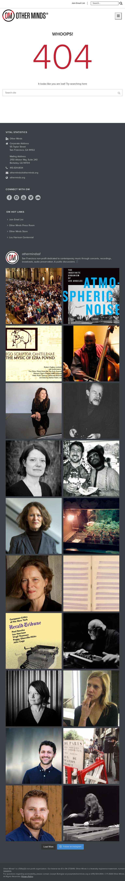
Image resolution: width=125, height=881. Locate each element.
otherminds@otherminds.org (24, 172)
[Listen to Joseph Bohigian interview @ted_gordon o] (34, 813)
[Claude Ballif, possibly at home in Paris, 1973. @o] (91, 411)
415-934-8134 (16, 167)
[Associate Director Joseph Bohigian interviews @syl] (34, 411)
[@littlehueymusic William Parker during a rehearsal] (91, 353)
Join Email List (78, 3)
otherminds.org (17, 177)
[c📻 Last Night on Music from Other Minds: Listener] (34, 296)
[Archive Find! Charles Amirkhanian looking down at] (91, 756)
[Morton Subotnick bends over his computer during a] (91, 641)
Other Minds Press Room (22, 225)
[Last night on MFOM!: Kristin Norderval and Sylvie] (34, 583)
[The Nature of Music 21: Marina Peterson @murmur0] (34, 468)
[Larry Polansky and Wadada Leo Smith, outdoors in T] (91, 468)
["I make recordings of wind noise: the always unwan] (91, 296)
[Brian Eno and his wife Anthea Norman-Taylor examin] (91, 526)
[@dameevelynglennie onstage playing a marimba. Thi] (91, 813)
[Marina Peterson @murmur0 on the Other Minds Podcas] (34, 698)
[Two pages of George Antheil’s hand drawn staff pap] (91, 583)
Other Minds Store (18, 231)
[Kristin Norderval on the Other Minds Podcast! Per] (34, 526)
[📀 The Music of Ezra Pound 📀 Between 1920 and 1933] (34, 353)
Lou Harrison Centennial (21, 237)
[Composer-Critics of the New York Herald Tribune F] (34, 641)
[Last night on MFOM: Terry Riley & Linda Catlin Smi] (91, 698)
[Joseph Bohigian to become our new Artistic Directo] (34, 756)
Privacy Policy (27, 876)
